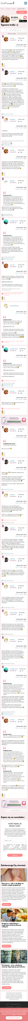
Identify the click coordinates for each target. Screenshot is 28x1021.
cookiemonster (14, 221)
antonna (12, 38)
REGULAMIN (17, 1006)
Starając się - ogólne (11, 8)
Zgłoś (25, 46)
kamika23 (12, 71)
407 (20, 30)
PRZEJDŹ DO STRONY (14, 1018)
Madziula (12, 180)
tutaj (4, 850)
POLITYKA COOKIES (10, 1006)
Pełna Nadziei (13, 612)
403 (10, 30)
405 (15, 30)
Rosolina (12, 494)
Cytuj (16, 46)
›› (25, 30)
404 (13, 30)
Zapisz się (15, 855)
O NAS (7, 1004)
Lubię (20, 46)
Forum (2, 8)
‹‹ (5, 30)
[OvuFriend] (7, 4)
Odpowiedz (21, 12)
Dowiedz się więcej (21, 1014)
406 (18, 30)
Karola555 (12, 119)
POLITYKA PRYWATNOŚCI (15, 1004)
